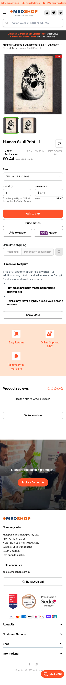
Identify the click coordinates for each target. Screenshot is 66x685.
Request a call (35, 581)
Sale (58, 56)
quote (53, 232)
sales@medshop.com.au (16, 571)
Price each (41, 186)
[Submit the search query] (6, 24)
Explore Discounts (33, 482)
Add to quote (17, 232)
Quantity (8, 186)
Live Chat (56, 673)
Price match (33, 223)
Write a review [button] (33, 415)
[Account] (47, 13)
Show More (33, 315)
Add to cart (33, 213)
